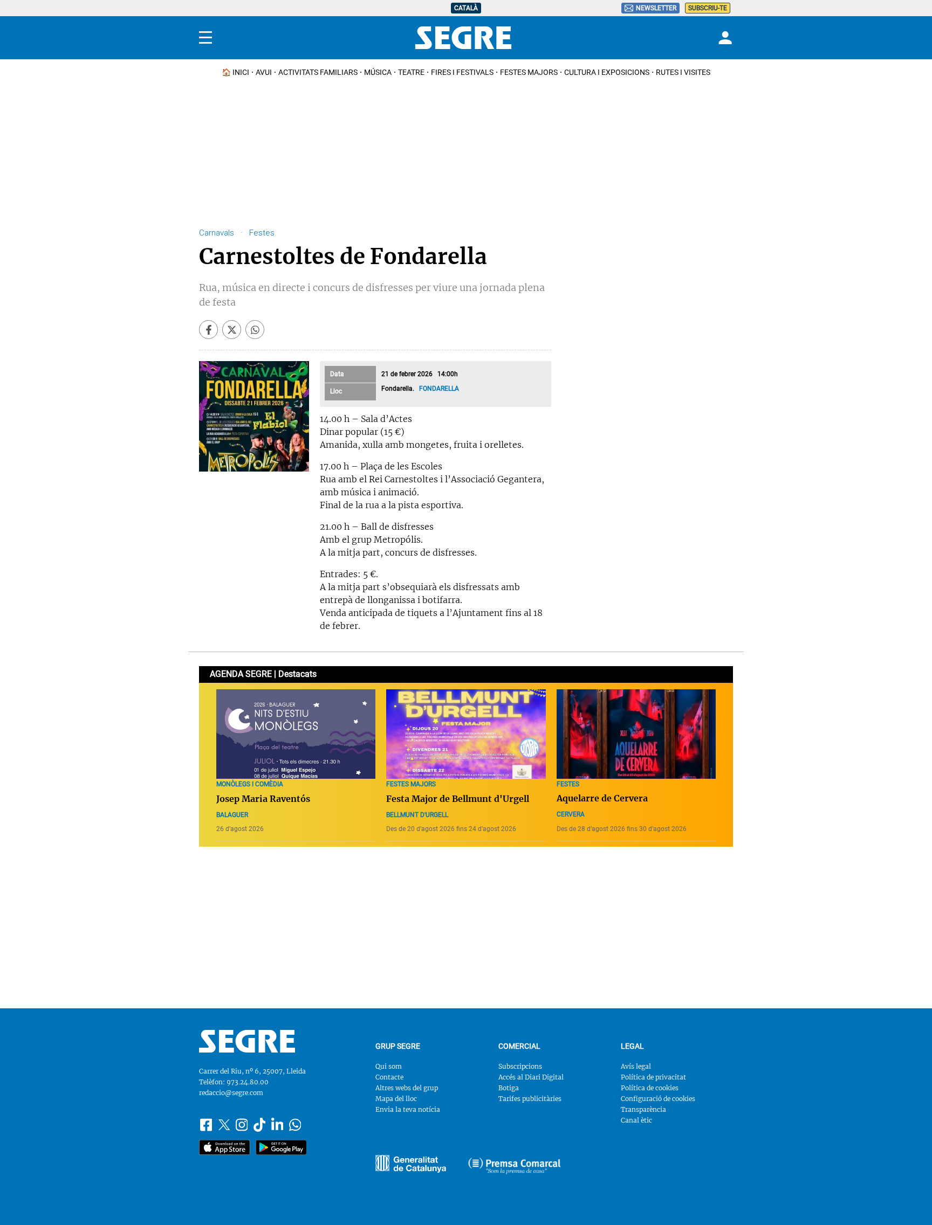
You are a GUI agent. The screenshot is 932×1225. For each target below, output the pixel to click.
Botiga (508, 1088)
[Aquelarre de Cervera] (636, 734)
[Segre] (463, 37)
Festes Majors (529, 72)
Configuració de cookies (658, 1099)
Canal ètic (636, 1120)
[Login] (724, 37)
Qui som (388, 1066)
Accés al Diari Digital (531, 1077)
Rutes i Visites (683, 72)
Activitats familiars (318, 72)
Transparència (643, 1109)
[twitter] (231, 329)
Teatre (411, 72)
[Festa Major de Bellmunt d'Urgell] (465, 734)
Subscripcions (520, 1066)
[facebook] (208, 329)
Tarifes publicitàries (529, 1099)
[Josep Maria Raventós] (295, 734)
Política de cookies (650, 1088)
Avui (264, 72)
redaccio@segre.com (231, 1093)
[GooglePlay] (281, 1147)
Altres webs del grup (406, 1088)
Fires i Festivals (462, 72)
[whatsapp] (254, 329)
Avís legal (636, 1066)
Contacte (389, 1077)
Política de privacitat (653, 1077)
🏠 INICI (235, 72)
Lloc (336, 391)
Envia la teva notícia (407, 1109)
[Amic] (410, 1164)
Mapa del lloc (396, 1099)
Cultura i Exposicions (606, 72)
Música (378, 72)
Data (337, 374)
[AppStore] (224, 1147)
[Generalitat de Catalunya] (514, 1165)
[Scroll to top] (906, 1199)
